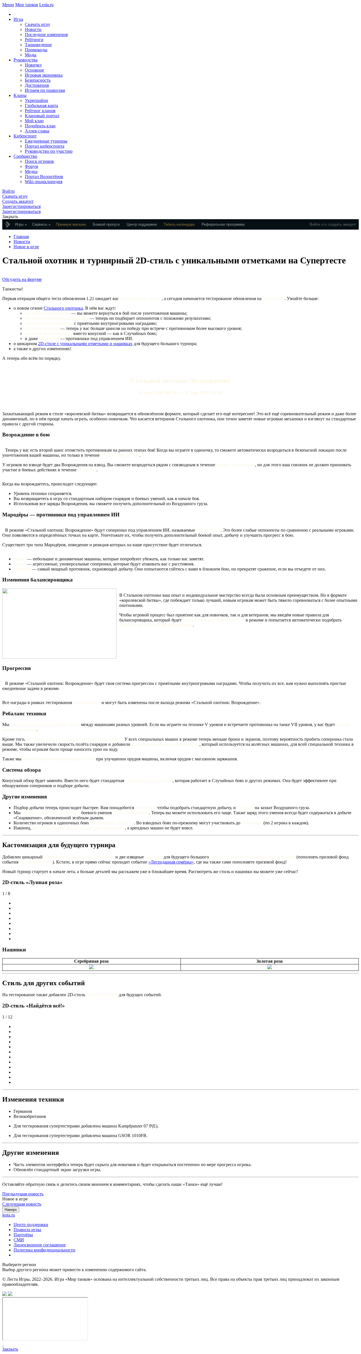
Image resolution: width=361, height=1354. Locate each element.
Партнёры (23, 1234)
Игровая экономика (44, 75)
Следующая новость (21, 1204)
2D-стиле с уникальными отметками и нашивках (85, 343)
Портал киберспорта (44, 146)
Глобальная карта (41, 105)
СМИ (19, 1239)
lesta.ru (8, 1215)
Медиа (31, 171)
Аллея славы (37, 130)
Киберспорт (25, 136)
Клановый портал (42, 115)
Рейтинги (34, 39)
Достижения (37, 85)
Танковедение (38, 44)
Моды (30, 54)
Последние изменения (46, 34)
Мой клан (34, 120)
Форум (31, 166)
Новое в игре (26, 246)
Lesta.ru (46, 4)
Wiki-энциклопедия (43, 181)
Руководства (26, 59)
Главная (21, 236)
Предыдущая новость (22, 1193)
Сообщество (25, 156)
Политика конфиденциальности (44, 1250)
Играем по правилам (45, 90)
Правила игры (27, 1229)
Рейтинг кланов (40, 110)
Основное (34, 70)
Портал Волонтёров (44, 176)
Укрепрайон (36, 100)
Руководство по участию (48, 151)
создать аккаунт (342, 224)
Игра (18, 19)
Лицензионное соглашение (40, 1244)
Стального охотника (63, 308)
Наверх (11, 1209)
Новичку (33, 65)
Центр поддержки (31, 1224)
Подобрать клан (40, 125)
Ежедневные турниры (46, 141)
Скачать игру (37, 24)
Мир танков (26, 4)
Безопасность (37, 80)
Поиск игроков (39, 161)
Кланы (20, 95)
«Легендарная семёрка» (171, 862)
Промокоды (36, 49)
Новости (33, 29)
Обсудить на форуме (22, 279)
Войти (315, 224)
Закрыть (10, 1349)
